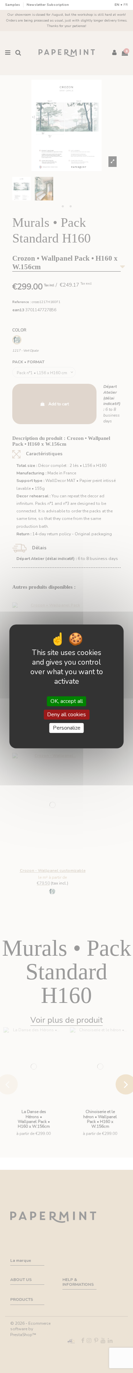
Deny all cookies (66, 714)
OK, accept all (66, 701)
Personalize (66, 728)
